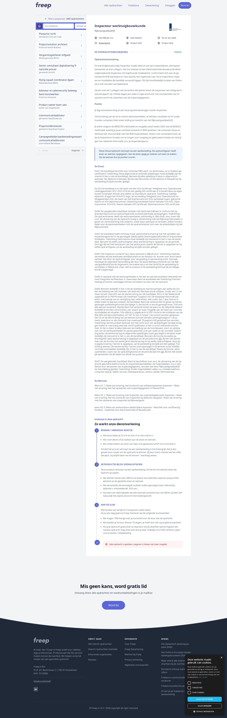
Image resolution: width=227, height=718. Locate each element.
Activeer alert (82, 26)
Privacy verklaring (133, 659)
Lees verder (202, 677)
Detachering (152, 5)
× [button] (221, 658)
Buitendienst (104, 43)
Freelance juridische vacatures (176, 685)
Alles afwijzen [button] (204, 706)
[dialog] (204, 685)
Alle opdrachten (113, 5)
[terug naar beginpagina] (59, 641)
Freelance (133, 5)
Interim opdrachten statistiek (102, 649)
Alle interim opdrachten (100, 643)
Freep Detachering (134, 649)
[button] (205, 711)
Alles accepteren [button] (205, 699)
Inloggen (170, 5)
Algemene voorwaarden (137, 664)
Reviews (92, 659)
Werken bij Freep (133, 654)
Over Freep (130, 643)
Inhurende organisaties (100, 654)
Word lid (185, 5)
